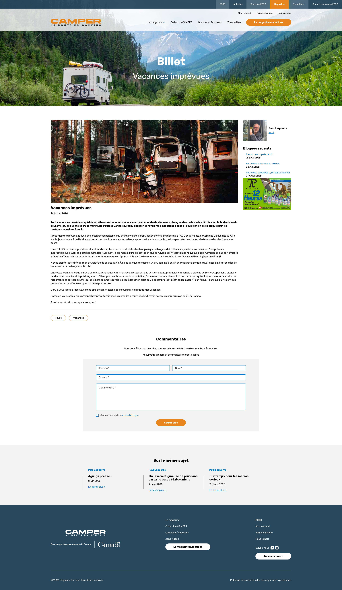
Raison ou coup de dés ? (259, 154)
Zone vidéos (234, 22)
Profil (271, 132)
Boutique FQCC (258, 4)
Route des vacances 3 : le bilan (262, 163)
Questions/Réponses (209, 22)
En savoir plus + (96, 486)
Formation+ (298, 4)
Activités (237, 4)
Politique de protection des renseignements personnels (260, 580)
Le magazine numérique (268, 22)
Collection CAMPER (181, 22)
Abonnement (244, 13)
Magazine (279, 4)
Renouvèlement (265, 13)
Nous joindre (285, 13)
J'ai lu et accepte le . (119, 415)
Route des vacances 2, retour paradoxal (268, 172)
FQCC (222, 4)
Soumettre (171, 422)
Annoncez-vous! (273, 556)
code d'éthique (130, 415)
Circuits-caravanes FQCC (325, 4)
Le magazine (172, 520)
